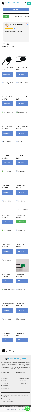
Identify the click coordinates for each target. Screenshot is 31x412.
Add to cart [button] (6, 74)
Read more (21, 221)
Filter (6, 16)
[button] (26, 3)
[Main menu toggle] (29, 3)
